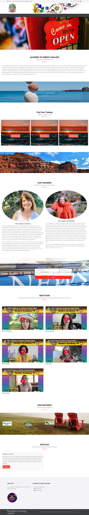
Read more (6, 466)
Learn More (14, 136)
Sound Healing (44, 129)
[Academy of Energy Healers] (19, 8)
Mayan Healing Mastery (15, 129)
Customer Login (11, 1)
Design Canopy (78, 512)
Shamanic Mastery (73, 129)
